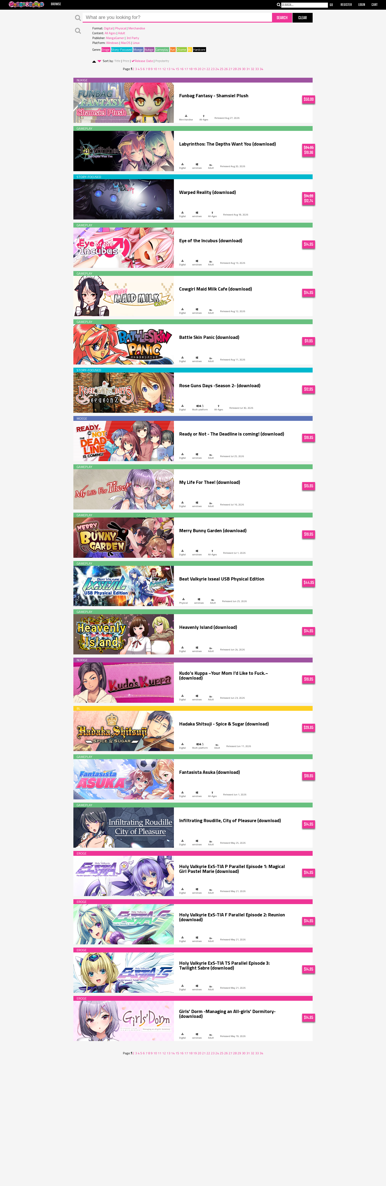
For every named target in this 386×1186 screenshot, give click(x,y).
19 (195, 68)
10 (155, 68)
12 (164, 68)
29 (239, 68)
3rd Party (132, 37)
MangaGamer (115, 37)
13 (168, 68)
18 (190, 68)
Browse (56, 4)
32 (252, 68)
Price (126, 60)
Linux (136, 42)
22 (208, 68)
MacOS (125, 42)
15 (177, 68)
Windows (112, 42)
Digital (108, 28)
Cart (375, 5)
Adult (121, 33)
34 (261, 68)
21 (204, 68)
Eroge (106, 49)
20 (199, 68)
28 (235, 68)
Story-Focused (121, 49)
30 (243, 68)
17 (186, 68)
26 (226, 68)
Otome (181, 49)
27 (230, 68)
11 (159, 68)
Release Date (144, 60)
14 (173, 68)
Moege (138, 49)
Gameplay (161, 49)
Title (117, 60)
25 (221, 68)
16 (182, 68)
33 (257, 68)
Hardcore (199, 49)
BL (189, 49)
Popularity (162, 60)
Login (361, 5)
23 (213, 68)
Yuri (172, 49)
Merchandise (136, 28)
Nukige (149, 49)
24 (217, 68)
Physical (120, 28)
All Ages (110, 33)
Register (346, 5)
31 (248, 68)
